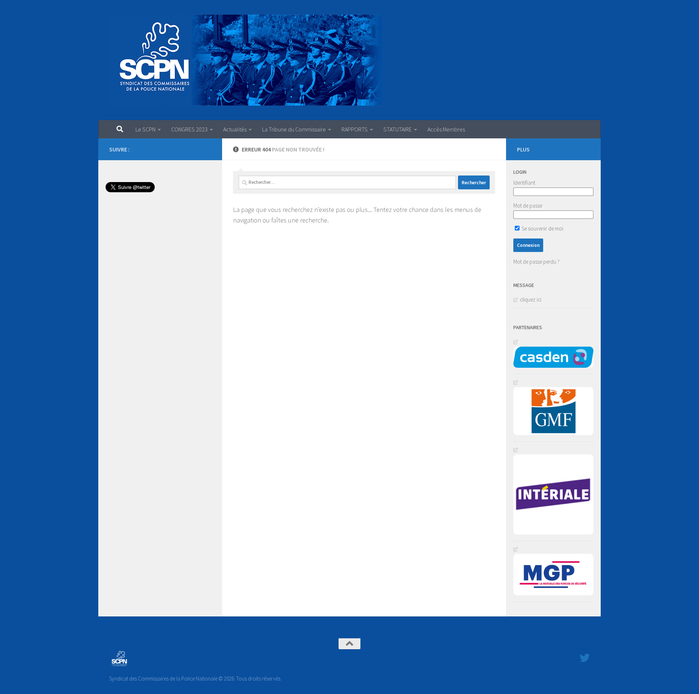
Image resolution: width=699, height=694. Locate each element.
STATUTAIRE (397, 129)
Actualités (234, 129)
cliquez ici (530, 299)
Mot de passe (527, 205)
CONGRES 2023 (189, 129)
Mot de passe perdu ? (536, 261)
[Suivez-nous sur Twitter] (206, 149)
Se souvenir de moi (542, 228)
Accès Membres (446, 129)
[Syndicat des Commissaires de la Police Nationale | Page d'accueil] (245, 60)
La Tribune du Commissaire (294, 129)
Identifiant (524, 182)
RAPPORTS (354, 129)
